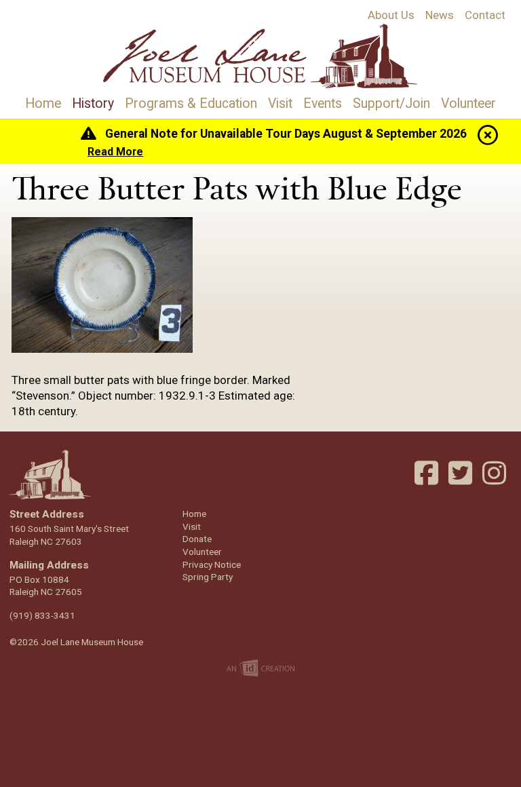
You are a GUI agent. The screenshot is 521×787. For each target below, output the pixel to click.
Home (43, 103)
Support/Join (391, 103)
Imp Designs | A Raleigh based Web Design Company (260, 668)
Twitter (462, 472)
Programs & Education (191, 103)
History (93, 103)
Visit (280, 103)
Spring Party (207, 576)
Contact (485, 15)
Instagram (495, 472)
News (439, 15)
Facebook (428, 472)
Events (322, 103)
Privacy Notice (211, 564)
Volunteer (468, 103)
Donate (197, 538)
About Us (391, 15)
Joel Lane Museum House (260, 56)
